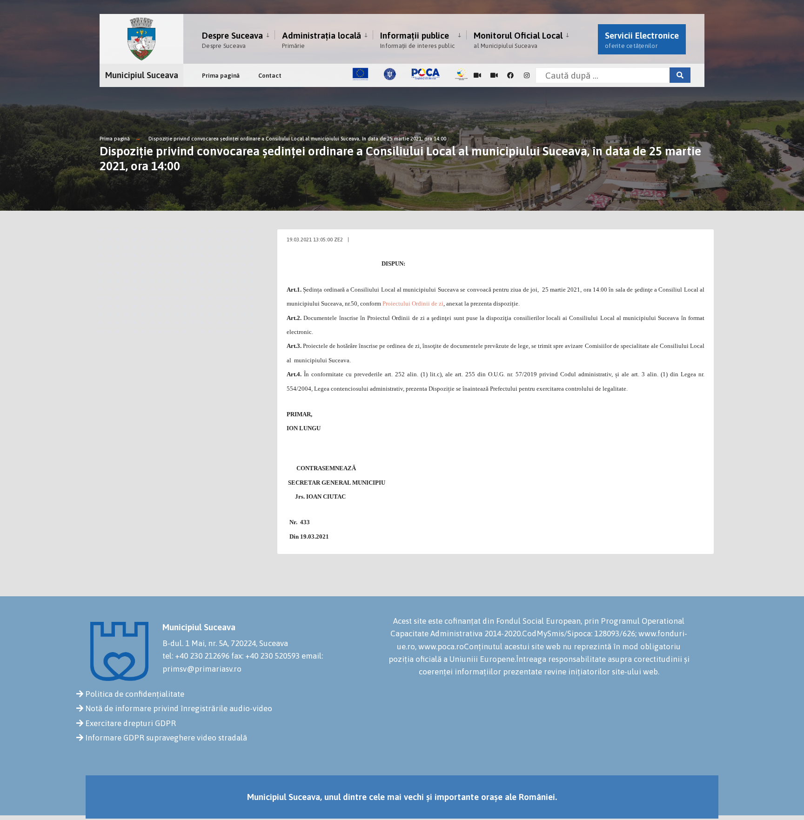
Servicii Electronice (642, 39)
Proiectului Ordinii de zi (412, 303)
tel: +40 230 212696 (195, 655)
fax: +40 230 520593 (265, 655)
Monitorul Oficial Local (518, 39)
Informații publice (417, 39)
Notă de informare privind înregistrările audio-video (178, 708)
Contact (269, 75)
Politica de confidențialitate (134, 694)
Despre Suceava (232, 39)
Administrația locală (321, 39)
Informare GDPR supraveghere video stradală (166, 737)
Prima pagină (221, 75)
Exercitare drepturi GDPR (130, 723)
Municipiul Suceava (141, 75)
